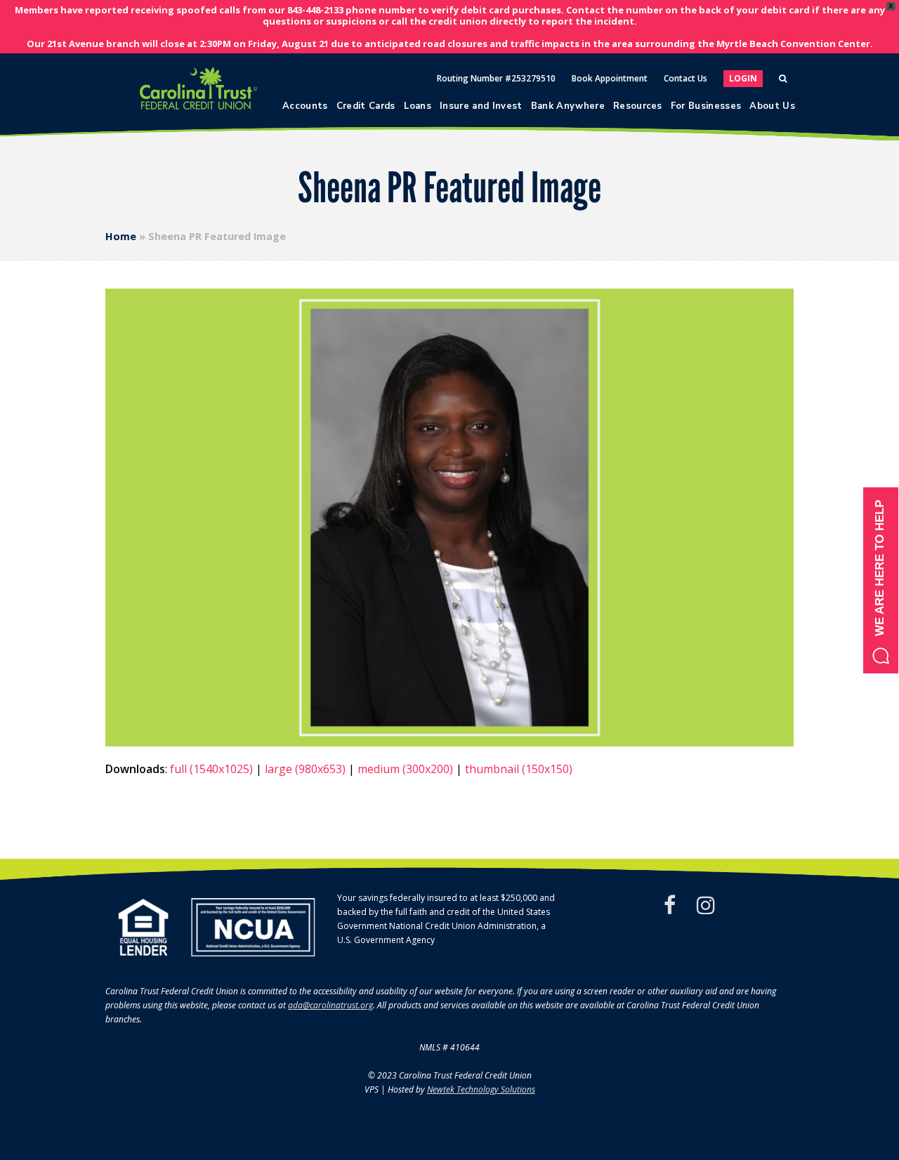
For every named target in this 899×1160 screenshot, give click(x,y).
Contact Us (685, 78)
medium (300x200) (405, 769)
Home (120, 236)
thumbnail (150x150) (518, 769)
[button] (880, 580)
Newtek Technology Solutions (481, 1089)
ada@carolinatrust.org (330, 1005)
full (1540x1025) (211, 769)
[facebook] (670, 905)
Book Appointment (610, 78)
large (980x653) (305, 769)
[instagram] (706, 905)
